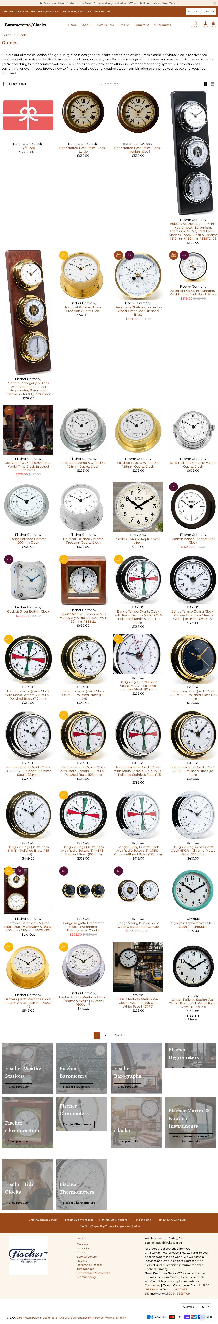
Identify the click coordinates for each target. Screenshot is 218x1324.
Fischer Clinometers (77, 1124)
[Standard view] (205, 84)
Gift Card (28, 148)
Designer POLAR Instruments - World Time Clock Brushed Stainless (28, 466)
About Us (83, 1248)
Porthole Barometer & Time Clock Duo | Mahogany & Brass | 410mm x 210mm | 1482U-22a (28, 926)
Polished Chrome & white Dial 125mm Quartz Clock (83, 464)
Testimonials (85, 1269)
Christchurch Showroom (93, 1273)
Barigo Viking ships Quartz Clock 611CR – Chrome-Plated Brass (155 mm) (193, 850)
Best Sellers (105, 24)
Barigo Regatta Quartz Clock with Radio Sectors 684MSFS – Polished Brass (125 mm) (83, 771)
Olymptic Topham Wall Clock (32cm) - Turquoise (193, 925)
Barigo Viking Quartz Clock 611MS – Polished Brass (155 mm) (28, 850)
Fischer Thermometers (79, 1202)
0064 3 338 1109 (179, 1293)
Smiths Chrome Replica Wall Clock (138, 541)
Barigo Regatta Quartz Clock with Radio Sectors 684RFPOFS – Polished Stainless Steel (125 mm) (138, 772)
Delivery (82, 1244)
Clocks (22, 35)
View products (18, 1086)
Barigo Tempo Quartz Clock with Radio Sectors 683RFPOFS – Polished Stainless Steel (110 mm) (138, 617)
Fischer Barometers (76, 1086)
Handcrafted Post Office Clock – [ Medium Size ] (138, 149)
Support (139, 24)
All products (162, 24)
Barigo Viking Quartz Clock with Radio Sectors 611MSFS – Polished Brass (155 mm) (83, 850)
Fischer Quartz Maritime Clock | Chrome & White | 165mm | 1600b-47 (83, 1000)
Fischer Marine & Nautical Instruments (190, 1139)
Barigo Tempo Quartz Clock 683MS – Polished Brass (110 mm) (83, 694)
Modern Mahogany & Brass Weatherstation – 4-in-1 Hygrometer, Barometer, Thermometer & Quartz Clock (28, 388)
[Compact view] (212, 84)
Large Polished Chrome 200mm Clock (28, 541)
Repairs (82, 1260)
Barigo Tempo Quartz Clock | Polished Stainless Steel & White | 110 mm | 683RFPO (193, 615)
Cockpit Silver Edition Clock (28, 611)
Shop (85, 24)
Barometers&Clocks (29, 1317)
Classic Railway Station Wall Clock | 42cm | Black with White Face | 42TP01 (138, 1002)
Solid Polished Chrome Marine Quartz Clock (193, 464)
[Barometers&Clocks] (25, 25)
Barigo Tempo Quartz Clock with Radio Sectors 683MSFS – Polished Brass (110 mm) (28, 694)
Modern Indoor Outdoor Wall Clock (193, 541)
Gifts (121, 24)
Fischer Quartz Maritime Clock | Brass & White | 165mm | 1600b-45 (28, 1002)
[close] (214, 3)
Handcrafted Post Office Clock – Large (83, 149)
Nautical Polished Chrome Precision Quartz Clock (83, 541)
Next (118, 1035)
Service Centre (87, 1256)
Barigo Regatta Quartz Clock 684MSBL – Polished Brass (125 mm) (193, 694)
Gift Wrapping (86, 1277)
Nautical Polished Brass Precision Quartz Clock (83, 309)
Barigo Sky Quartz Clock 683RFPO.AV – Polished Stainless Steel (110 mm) (138, 685)
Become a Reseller (89, 1264)
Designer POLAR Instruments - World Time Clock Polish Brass (193, 292)
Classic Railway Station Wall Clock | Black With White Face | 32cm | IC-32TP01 (193, 1003)
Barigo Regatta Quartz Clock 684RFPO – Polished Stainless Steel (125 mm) (28, 771)
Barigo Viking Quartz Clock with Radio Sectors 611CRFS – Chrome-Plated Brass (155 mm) (138, 850)
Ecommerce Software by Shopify (105, 1317)
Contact (82, 1252)
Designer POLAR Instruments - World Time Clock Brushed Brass (138, 310)
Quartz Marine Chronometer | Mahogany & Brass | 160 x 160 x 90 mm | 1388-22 (83, 617)
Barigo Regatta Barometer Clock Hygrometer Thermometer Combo (83, 926)
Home (72, 24)
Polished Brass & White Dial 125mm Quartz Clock (138, 464)
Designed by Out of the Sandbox (63, 1317)
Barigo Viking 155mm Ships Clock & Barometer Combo (138, 925)
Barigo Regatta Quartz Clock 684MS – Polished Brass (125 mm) (193, 771)
